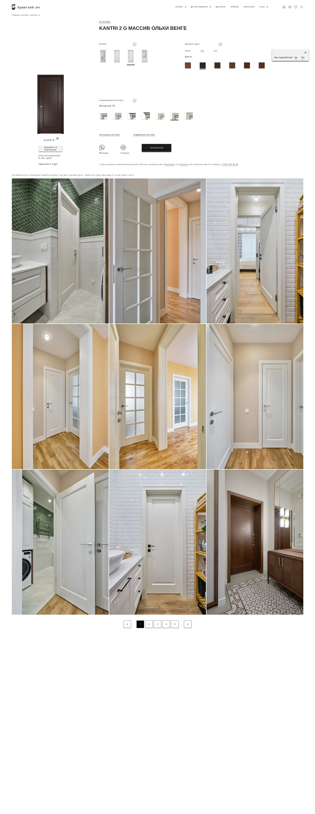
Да (296, 57)
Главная (16, 15)
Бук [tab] (202, 51)
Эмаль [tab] (188, 51)
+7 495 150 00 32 (295, 3)
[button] (305, 52)
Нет (303, 57)
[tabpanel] (232, 65)
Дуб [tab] (215, 51)
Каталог (25, 15)
